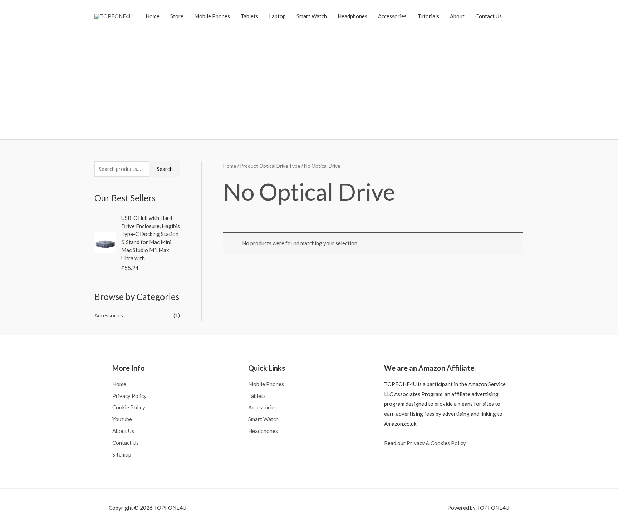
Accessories (392, 16)
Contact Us (488, 16)
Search (165, 169)
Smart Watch (311, 16)
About (457, 16)
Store (176, 16)
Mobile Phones (212, 16)
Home (153, 16)
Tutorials (428, 16)
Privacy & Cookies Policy (436, 443)
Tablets (249, 16)
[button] (515, 16)
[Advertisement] (309, 80)
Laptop (277, 16)
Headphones (352, 16)
